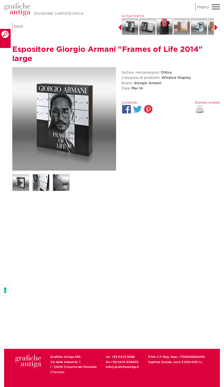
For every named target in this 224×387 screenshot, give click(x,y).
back (18, 26)
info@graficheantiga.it (122, 367)
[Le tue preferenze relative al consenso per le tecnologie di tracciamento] (5, 290)
